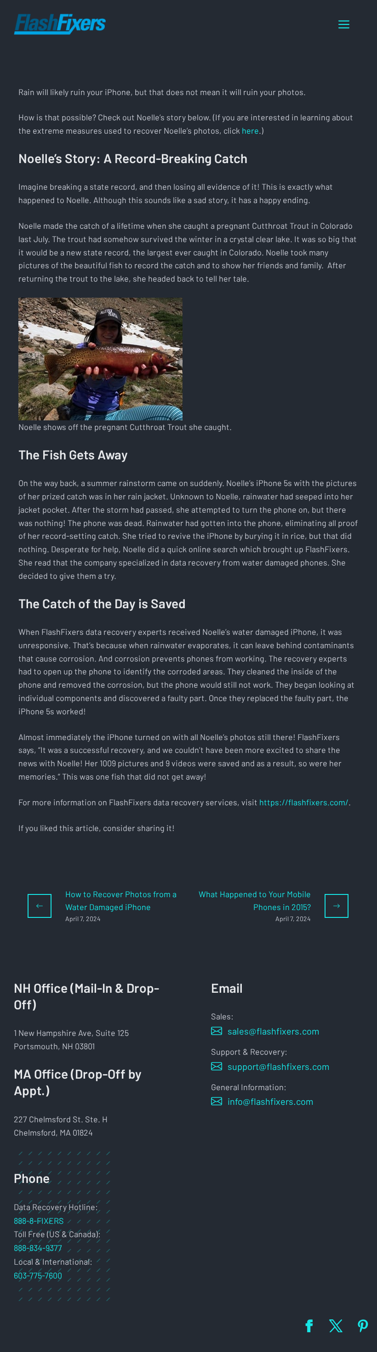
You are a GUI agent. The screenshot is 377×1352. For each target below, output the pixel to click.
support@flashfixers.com (279, 1066)
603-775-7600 (38, 1275)
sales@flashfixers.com (274, 1030)
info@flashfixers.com (271, 1101)
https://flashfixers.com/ (303, 802)
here (250, 130)
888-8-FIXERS (39, 1221)
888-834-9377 (38, 1248)
